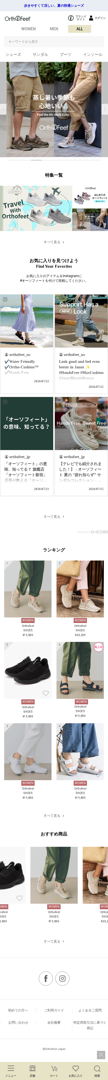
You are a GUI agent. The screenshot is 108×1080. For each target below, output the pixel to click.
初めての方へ (18, 1010)
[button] (105, 109)
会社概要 (54, 1022)
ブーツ (65, 54)
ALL (79, 29)
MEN (54, 29)
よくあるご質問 (90, 1010)
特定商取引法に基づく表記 (90, 1025)
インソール (92, 54)
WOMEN (28, 29)
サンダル (40, 54)
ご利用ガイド (54, 1010)
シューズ (13, 54)
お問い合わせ (18, 1022)
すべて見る (52, 242)
